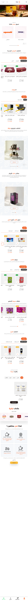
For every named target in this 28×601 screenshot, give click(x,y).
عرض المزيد (14, 402)
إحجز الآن (14, 162)
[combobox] (6, 2)
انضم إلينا (14, 462)
